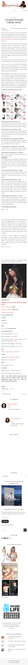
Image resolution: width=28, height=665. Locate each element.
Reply (9, 407)
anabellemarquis (12, 404)
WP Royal (17, 662)
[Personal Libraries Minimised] (14, 93)
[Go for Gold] (14, 281)
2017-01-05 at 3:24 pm (12, 405)
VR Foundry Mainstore (6, 306)
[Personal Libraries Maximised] (14, 107)
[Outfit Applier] (14, 213)
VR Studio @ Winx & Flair (7, 309)
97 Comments (24, 394)
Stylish (14, 17)
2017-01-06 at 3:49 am (15, 419)
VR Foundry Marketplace (7, 312)
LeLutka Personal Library (7, 39)
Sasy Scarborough (7, 394)
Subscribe (5, 521)
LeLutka (6, 328)
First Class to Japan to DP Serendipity (17, 641)
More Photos (4, 597)
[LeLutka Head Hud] (14, 252)
